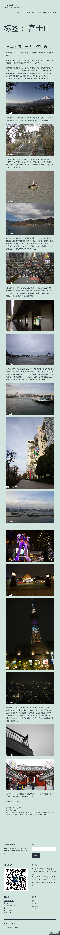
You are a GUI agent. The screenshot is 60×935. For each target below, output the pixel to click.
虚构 (44, 13)
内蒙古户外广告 (9, 901)
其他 (54, 13)
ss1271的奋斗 (8, 910)
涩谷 (41, 814)
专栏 (49, 13)
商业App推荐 (8, 903)
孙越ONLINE (8, 912)
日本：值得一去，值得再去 (28, 46)
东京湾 (27, 812)
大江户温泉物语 (42, 812)
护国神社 (21, 814)
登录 (33, 901)
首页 (18, 13)
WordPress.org (36, 909)
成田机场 (14, 814)
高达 (45, 814)
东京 (22, 812)
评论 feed (35, 906)
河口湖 (37, 814)
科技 (33, 13)
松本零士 (31, 814)
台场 (31, 812)
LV (32, 869)
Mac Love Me (10, 5)
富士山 (49, 812)
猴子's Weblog (8, 908)
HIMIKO (12, 812)
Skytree (17, 812)
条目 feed (35, 903)
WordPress (14, 927)
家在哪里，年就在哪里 (46, 869)
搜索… (34, 844)
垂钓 (35, 812)
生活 (39, 13)
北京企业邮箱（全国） (11, 905)
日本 (26, 814)
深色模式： (53, 933)
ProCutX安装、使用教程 (47, 877)
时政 (28, 13)
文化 (23, 13)
